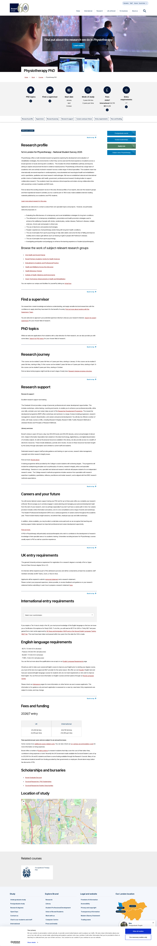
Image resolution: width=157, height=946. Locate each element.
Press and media (51, 924)
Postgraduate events (121, 133)
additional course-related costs (45, 744)
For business (124, 11)
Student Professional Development (58, 908)
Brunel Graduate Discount (33, 777)
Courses (41, 77)
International (88, 11)
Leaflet (85, 843)
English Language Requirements (73, 661)
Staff (131, 3)
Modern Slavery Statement (90, 916)
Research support (67, 119)
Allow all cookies (138, 931)
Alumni (136, 3)
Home (26, 77)
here (71, 585)
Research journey (52, 119)
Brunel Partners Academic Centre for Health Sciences (42, 259)
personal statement (52, 579)
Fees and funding (116, 119)
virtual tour (68, 283)
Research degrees (16, 908)
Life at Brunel (111, 11)
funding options (43, 750)
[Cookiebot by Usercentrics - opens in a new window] (15, 942)
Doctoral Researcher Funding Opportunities (39, 785)
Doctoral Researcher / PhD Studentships (38, 781)
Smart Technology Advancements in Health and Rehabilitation (45, 279)
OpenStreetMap (90, 843)
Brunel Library (35, 460)
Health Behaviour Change (33, 271)
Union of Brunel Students (54, 912)
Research (100, 11)
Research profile (27, 119)
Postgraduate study (17, 904)
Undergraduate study (18, 900)
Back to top (90, 137)
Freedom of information (89, 900)
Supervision (40, 119)
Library (48, 904)
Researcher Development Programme (70, 411)
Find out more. (26, 530)
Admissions (36, 684)
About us (135, 11)
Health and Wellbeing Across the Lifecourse (39, 267)
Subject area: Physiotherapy (121, 152)
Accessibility (85, 904)
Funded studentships (121, 140)
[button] (59, 820)
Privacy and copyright (88, 908)
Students (125, 3)
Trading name (86, 920)
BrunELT (81, 670)
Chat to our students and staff (21, 920)
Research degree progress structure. (80, 371)
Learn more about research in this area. (34, 201)
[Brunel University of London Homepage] (19, 8)
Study (78, 11)
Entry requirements (101, 119)
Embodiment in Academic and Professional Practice (42, 263)
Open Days (14, 912)
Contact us (14, 916)
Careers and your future (84, 119)
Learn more (78, 46)
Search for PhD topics (37, 338)
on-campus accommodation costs (82, 744)
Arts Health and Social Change (35, 255)
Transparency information (90, 912)
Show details (31, 942)
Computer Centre (52, 920)
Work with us (50, 916)
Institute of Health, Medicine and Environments (40, 275)
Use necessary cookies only (138, 937)
